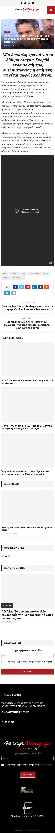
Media (7, 32)
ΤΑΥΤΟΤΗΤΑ (7, 703)
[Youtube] (33, 3)
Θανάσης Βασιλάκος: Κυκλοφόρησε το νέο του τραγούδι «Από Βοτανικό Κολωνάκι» (27, 308)
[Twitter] (25, 3)
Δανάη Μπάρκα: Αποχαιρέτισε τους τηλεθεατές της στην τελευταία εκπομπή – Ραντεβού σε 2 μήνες (27, 324)
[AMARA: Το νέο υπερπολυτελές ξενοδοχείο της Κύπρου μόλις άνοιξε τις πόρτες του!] (27, 591)
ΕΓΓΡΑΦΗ (27, 671)
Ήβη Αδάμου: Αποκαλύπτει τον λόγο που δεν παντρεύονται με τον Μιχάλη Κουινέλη (25, 472)
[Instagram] (29, 3)
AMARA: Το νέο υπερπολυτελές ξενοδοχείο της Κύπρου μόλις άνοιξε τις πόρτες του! (27, 615)
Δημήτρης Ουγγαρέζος (38, 274)
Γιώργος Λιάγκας (18, 274)
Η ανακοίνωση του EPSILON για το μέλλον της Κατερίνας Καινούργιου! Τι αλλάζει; (26, 427)
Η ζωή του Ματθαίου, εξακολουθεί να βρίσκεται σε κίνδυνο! (27, 382)
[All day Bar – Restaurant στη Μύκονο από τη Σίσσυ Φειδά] (27, 507)
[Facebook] (21, 3)
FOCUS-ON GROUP (32, 830)
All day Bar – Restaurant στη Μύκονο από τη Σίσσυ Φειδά (26, 528)
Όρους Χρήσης (45, 661)
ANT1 (5, 274)
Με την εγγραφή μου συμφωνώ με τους (28, 662)
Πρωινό (6, 278)
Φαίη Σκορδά (18, 278)
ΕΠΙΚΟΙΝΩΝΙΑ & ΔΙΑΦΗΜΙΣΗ (31, 706)
